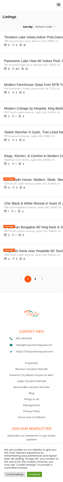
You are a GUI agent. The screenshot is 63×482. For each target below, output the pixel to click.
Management (31, 405)
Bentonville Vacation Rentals (31, 387)
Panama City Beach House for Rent (31, 375)
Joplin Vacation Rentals (31, 381)
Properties (31, 363)
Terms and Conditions (31, 417)
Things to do (31, 399)
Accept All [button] (34, 474)
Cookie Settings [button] (14, 474)
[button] (58, 4)
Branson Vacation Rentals (31, 369)
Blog (31, 393)
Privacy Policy (31, 411)
